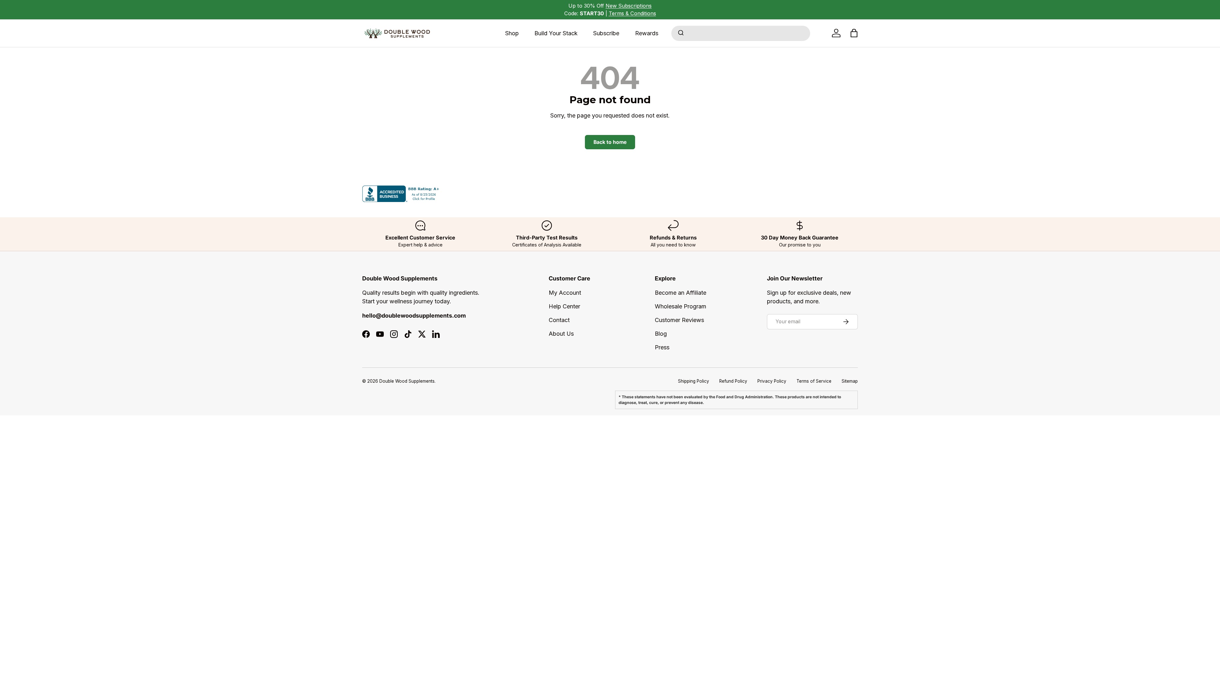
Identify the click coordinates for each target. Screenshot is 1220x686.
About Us (561, 333)
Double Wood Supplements (407, 381)
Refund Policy (733, 381)
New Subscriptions (629, 6)
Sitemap (850, 381)
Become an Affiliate (680, 292)
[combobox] (741, 33)
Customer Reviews (679, 320)
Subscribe (606, 33)
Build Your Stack (556, 33)
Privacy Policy (771, 381)
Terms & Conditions (632, 13)
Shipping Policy (693, 381)
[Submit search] (680, 33)
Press (662, 347)
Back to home (610, 142)
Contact (559, 320)
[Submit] (680, 33)
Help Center (564, 306)
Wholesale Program (680, 306)
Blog (661, 333)
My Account (565, 292)
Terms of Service (813, 381)
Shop (512, 33)
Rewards (646, 33)
